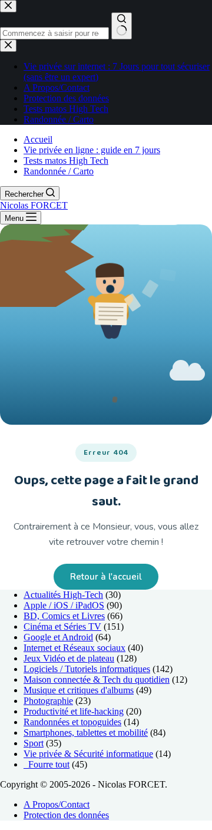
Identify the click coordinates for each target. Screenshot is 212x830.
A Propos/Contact (57, 804)
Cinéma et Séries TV (62, 626)
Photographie (48, 701)
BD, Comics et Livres (64, 616)
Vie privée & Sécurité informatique (88, 754)
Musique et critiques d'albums (79, 690)
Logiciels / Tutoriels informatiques (87, 669)
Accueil (38, 139)
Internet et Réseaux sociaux (74, 648)
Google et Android (58, 637)
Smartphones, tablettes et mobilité (86, 733)
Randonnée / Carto (59, 171)
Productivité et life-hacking (74, 711)
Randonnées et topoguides (72, 722)
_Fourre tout (46, 764)
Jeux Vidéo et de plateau (69, 658)
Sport (34, 743)
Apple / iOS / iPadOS (64, 605)
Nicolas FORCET (34, 205)
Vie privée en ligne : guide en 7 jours (92, 150)
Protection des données (66, 815)
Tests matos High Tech (66, 161)
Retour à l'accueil (106, 577)
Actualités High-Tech (63, 595)
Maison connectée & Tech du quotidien (97, 679)
